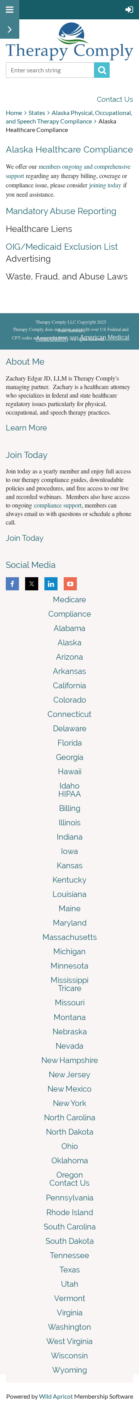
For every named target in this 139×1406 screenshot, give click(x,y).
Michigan (69, 951)
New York (69, 1103)
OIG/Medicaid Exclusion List (62, 247)
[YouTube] (70, 583)
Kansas (70, 865)
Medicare (69, 599)
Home (14, 112)
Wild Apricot (56, 1396)
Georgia (69, 757)
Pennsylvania (69, 1197)
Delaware (69, 728)
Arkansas (69, 671)
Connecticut (69, 714)
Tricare (69, 988)
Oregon (69, 1175)
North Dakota (69, 1132)
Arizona (69, 657)
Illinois (70, 822)
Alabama (69, 628)
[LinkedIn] (51, 583)
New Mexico (69, 1089)
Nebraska (70, 1031)
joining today (105, 185)
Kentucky (69, 880)
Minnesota (69, 965)
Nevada (69, 1046)
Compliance (69, 614)
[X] (31, 583)
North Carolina (69, 1117)
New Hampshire (69, 1060)
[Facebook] (12, 583)
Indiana (70, 837)
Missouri (70, 1002)
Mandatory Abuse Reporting (61, 211)
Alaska (69, 642)
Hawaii (69, 771)
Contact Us (115, 99)
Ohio (69, 1146)
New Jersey (69, 1074)
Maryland (69, 923)
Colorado (69, 700)
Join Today (25, 538)
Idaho (69, 785)
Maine (70, 908)
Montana (70, 1017)
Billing (69, 808)
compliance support (57, 505)
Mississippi (69, 980)
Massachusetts (69, 937)
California (69, 685)
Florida (70, 743)
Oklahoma (69, 1160)
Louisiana (69, 894)
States (37, 112)
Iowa (69, 851)
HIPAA (69, 794)
